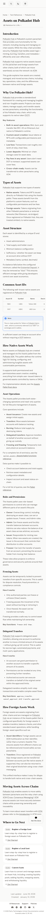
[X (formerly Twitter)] (34, 907)
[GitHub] (25, 907)
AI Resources (14, 904)
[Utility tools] (25, 3)
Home (5, 15)
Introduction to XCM (27, 814)
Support (25, 904)
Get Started (12, 840)
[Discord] (12, 907)
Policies (34, 904)
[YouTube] (29, 907)
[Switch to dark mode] (18, 3)
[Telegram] (17, 907)
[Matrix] (21, 907)
